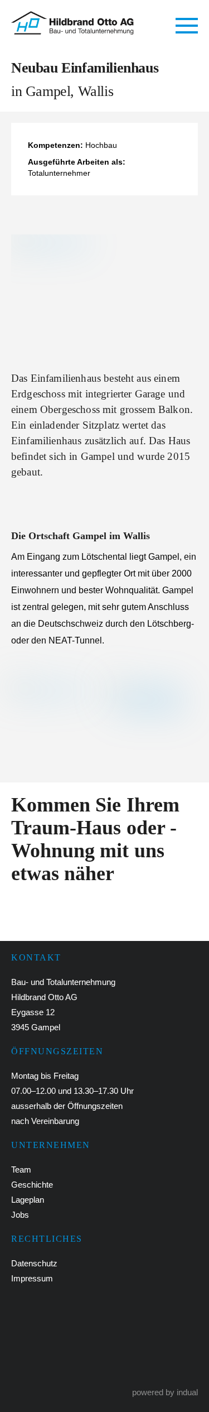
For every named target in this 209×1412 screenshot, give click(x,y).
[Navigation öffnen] (187, 26)
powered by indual (165, 1392)
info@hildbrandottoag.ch (84, 1359)
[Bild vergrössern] (104, 294)
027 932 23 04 (62, 1321)
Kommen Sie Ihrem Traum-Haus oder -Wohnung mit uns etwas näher (95, 839)
